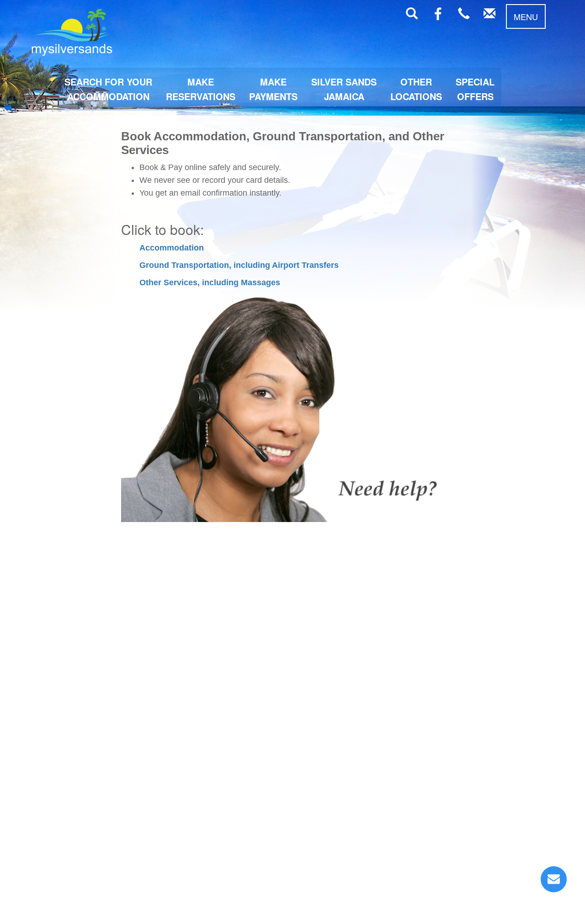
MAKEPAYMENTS (273, 89)
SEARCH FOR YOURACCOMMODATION (108, 89)
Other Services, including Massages (209, 282)
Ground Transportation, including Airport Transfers (239, 265)
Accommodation (171, 247)
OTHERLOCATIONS (416, 89)
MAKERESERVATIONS (200, 89)
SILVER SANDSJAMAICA (344, 89)
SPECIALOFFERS (475, 89)
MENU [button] (526, 16)
